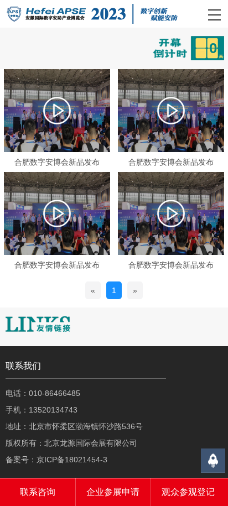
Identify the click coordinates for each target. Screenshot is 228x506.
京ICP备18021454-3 (72, 459)
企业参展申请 (112, 492)
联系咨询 (37, 492)
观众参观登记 (188, 492)
